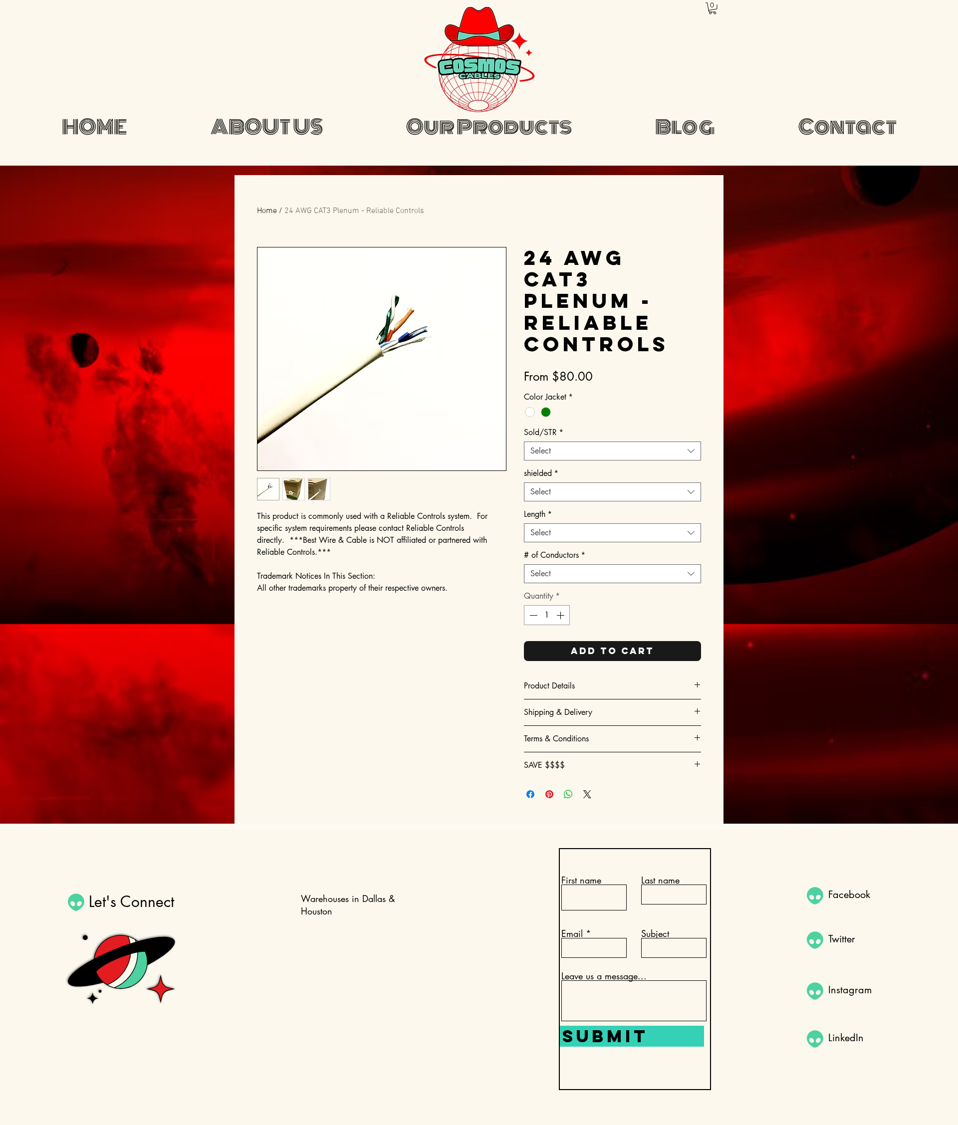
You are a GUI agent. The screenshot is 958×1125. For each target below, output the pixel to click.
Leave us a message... (604, 975)
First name (581, 880)
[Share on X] (587, 794)
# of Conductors (554, 555)
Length (538, 514)
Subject (655, 933)
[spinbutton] (546, 615)
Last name (660, 880)
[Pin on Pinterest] (549, 794)
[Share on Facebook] (530, 794)
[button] (712, 8)
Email (572, 933)
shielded (541, 473)
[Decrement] (532, 615)
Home (267, 211)
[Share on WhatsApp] (568, 794)
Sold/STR (543, 433)
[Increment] (561, 615)
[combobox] (612, 451)
